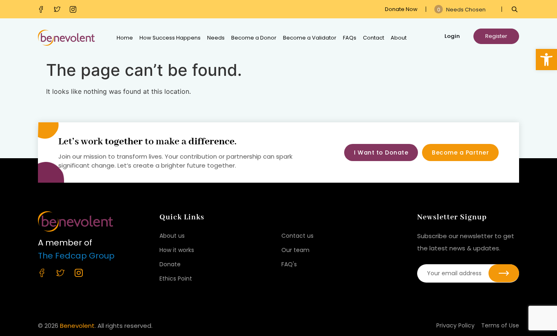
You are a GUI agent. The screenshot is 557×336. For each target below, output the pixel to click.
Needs (216, 38)
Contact (373, 38)
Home (125, 38)
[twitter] (59, 9)
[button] (546, 59)
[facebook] (43, 9)
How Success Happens (170, 38)
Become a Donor (253, 38)
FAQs (349, 38)
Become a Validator (309, 38)
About (399, 38)
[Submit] (503, 273)
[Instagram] (75, 9)
